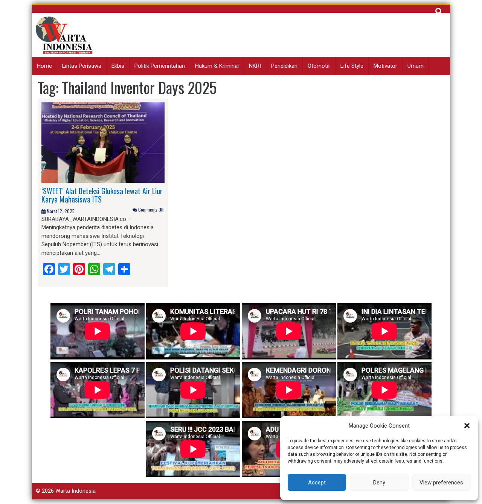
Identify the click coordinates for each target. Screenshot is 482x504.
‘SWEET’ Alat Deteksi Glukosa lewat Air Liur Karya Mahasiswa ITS (102, 195)
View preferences (441, 482)
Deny (379, 482)
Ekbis (117, 65)
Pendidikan (284, 65)
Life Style (351, 65)
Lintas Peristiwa (81, 65)
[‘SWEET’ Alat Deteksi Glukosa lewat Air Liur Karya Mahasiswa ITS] (103, 142)
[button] (467, 425)
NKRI (255, 65)
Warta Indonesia (75, 490)
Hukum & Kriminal (217, 65)
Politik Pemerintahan (159, 65)
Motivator (385, 65)
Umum (415, 65)
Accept (317, 482)
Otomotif (319, 65)
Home (44, 65)
